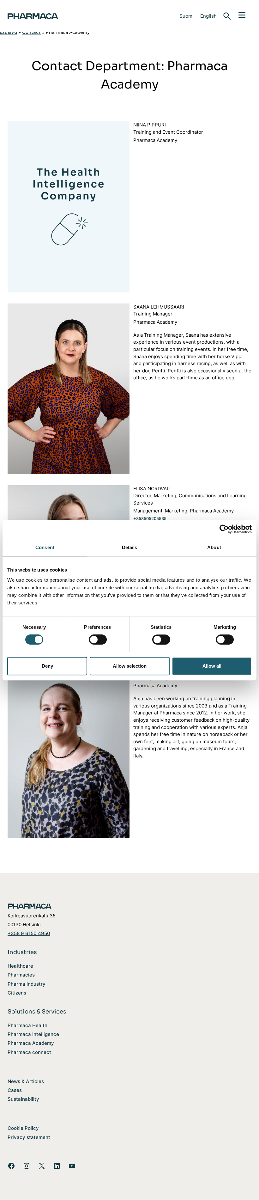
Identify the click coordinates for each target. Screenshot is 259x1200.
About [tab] (214, 547)
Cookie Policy (23, 1128)
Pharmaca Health (27, 1025)
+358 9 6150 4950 (29, 933)
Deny (47, 666)
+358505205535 (149, 518)
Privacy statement (29, 1137)
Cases (15, 1090)
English (208, 16)
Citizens (17, 993)
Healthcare (20, 966)
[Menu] (241, 14)
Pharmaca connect (29, 1052)
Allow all (211, 666)
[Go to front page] (58, 16)
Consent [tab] (44, 547)
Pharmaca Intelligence (33, 1034)
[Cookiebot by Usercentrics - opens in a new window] (224, 529)
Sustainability (23, 1099)
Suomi (186, 16)
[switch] (98, 639)
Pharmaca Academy (31, 1043)
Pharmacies (21, 975)
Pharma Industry (26, 984)
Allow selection (130, 666)
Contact (31, 32)
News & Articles (26, 1081)
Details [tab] (129, 547)
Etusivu (8, 32)
